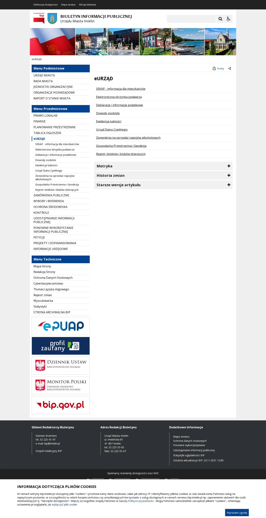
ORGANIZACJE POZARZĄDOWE (54, 93)
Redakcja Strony (44, 272)
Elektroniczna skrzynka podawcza (54, 149)
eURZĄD (39, 139)
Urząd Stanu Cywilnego (48, 170)
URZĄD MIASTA (44, 75)
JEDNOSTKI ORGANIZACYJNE (53, 87)
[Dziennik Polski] (61, 374)
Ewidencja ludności (46, 165)
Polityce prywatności (141, 501)
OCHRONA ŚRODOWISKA (50, 207)
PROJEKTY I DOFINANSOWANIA (54, 243)
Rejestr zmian (42, 295)
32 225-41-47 (47, 439)
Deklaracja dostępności (45, 5)
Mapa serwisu (68, 5)
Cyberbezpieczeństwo (48, 283)
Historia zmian (111, 175)
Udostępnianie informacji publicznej (194, 450)
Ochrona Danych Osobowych (53, 278)
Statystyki (40, 306)
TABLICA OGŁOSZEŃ (47, 133)
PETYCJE (39, 237)
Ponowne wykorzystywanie (189, 445)
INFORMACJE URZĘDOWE (50, 249)
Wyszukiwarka (43, 301)
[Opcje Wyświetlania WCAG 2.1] (229, 19)
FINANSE (39, 121)
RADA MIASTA (43, 81)
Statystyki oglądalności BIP (189, 455)
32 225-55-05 (116, 447)
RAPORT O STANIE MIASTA (51, 98)
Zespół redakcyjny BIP (49, 451)
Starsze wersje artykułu (119, 184)
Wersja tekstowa (87, 5)
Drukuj (220, 68)
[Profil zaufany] (61, 354)
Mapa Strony (42, 266)
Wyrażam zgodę (237, 512)
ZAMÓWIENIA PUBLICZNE (51, 195)
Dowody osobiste (45, 160)
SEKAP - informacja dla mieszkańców (57, 144)
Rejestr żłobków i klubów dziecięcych (57, 189)
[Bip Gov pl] (61, 413)
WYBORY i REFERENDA (48, 201)
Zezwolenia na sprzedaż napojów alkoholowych (55, 177)
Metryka (105, 166)
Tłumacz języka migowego (51, 289)
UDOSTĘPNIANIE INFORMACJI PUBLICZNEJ (54, 220)
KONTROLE (41, 213)
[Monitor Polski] (61, 393)
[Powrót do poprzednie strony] (230, 68)
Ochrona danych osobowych (190, 440)
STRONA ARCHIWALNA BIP (51, 312)
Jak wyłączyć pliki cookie (62, 504)
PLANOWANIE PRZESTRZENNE (54, 127)
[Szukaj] (220, 19)
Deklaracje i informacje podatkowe (55, 154)
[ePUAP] (61, 334)
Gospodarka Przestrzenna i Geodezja (57, 184)
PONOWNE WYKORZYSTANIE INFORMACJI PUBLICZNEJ (53, 230)
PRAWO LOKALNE (45, 116)
